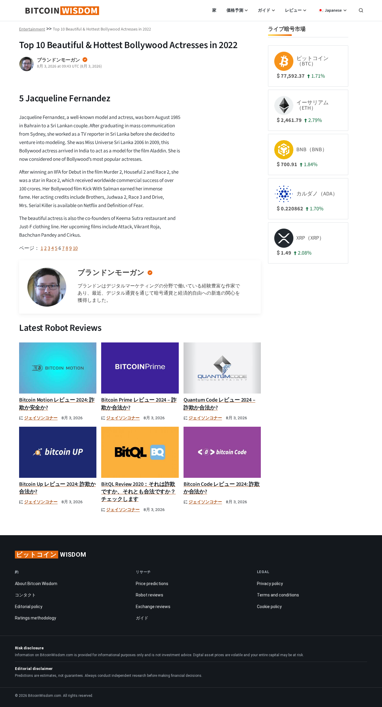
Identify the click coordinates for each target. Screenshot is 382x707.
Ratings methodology (35, 618)
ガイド (264, 10)
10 (75, 248)
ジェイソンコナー (41, 418)
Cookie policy (269, 606)
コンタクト (25, 595)
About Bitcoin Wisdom (36, 583)
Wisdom (51, 554)
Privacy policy (270, 583)
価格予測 (235, 10)
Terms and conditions (278, 595)
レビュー (293, 10)
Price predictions (152, 583)
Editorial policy (28, 606)
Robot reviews (149, 595)
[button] (360, 11)
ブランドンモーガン (111, 272)
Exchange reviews (153, 606)
